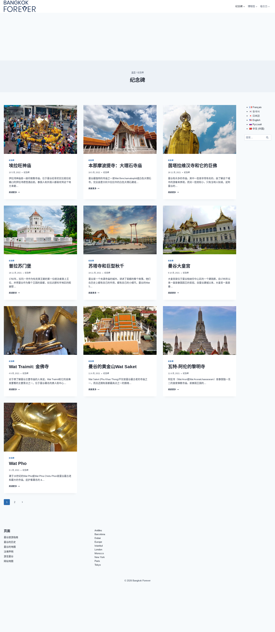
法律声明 (8, 551)
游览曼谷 (8, 556)
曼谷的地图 (10, 546)
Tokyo (98, 564)
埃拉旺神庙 (20, 165)
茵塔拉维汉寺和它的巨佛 (192, 165)
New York (100, 557)
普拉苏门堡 (20, 266)
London (98, 549)
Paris (97, 561)
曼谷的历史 (10, 542)
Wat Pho (18, 463)
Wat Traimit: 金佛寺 (29, 366)
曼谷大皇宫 (179, 266)
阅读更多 (14, 192)
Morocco (99, 553)
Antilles (98, 530)
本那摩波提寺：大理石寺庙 (115, 165)
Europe (98, 542)
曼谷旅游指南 (11, 537)
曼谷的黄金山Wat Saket (112, 366)
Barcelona (100, 534)
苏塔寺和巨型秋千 (106, 266)
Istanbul (99, 545)
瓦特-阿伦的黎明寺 (186, 366)
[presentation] (40, 129)
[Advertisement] (137, 36)
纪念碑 (11, 160)
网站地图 (8, 561)
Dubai (98, 538)
